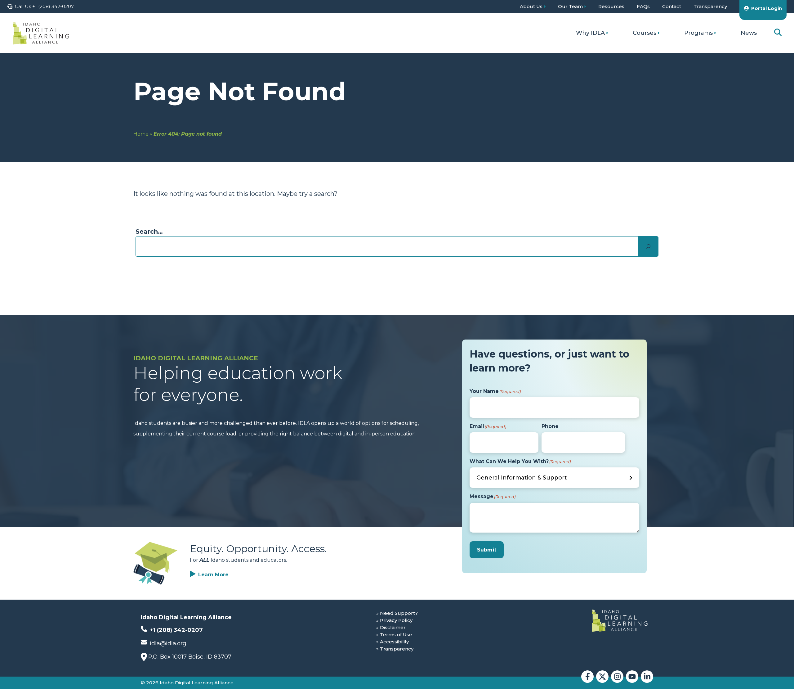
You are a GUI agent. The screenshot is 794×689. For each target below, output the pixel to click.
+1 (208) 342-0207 (175, 630)
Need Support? (399, 613)
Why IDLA (590, 32)
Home (141, 134)
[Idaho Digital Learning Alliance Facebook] (587, 676)
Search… (149, 231)
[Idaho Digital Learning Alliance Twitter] (602, 676)
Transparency (710, 6)
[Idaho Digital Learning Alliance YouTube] (632, 676)
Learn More (213, 575)
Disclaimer (393, 627)
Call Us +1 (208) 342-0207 (44, 6)
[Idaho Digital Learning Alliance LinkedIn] (647, 676)
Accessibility (394, 642)
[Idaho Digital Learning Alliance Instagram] (617, 676)
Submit (486, 550)
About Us (531, 6)
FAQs (643, 6)
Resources (611, 6)
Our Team (570, 6)
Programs (698, 32)
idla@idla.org (167, 643)
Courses (644, 32)
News (749, 32)
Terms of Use (396, 634)
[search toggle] (778, 33)
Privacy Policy (396, 620)
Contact (671, 6)
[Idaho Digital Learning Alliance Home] (40, 33)
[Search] (648, 246)
